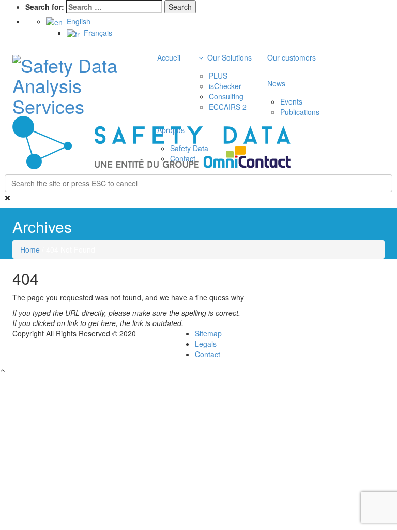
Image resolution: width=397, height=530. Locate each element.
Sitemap (208, 333)
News (276, 83)
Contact (182, 158)
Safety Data (189, 148)
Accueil (168, 57)
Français (96, 32)
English (76, 21)
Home (30, 249)
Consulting (226, 96)
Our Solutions (228, 57)
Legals (206, 343)
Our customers (291, 57)
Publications (299, 112)
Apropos (171, 130)
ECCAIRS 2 (228, 106)
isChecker (225, 86)
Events (291, 101)
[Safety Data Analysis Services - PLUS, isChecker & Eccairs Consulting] (69, 82)
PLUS (218, 75)
